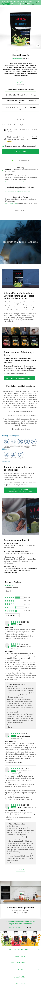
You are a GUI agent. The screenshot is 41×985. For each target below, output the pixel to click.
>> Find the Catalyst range (19, 378)
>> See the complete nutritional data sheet (20, 490)
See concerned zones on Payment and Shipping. (18, 192)
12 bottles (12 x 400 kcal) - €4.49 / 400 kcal (20, 95)
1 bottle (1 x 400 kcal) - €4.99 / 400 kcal (20, 90)
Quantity (20, 115)
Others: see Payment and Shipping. (14, 182)
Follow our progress (20, 949)
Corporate (20, 956)
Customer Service (20, 963)
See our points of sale (11, 203)
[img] (15, 622)
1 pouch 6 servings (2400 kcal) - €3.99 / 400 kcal (20, 101)
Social (20, 969)
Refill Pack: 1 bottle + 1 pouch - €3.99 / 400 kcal (21, 109)
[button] (17, 58)
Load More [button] (20, 870)
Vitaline (20, 976)
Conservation (20, 211)
